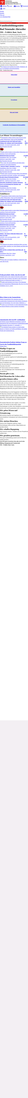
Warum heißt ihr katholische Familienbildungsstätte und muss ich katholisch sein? (13, 361)
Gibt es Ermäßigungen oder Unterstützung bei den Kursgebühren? (12, 370)
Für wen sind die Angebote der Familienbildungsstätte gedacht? (13, 357)
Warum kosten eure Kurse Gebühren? (10, 367)
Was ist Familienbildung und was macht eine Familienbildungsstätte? (11, 354)
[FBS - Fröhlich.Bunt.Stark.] (14, 67)
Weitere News (3, 346)
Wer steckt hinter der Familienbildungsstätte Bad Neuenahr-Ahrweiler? (12, 365)
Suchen (14, 23)
